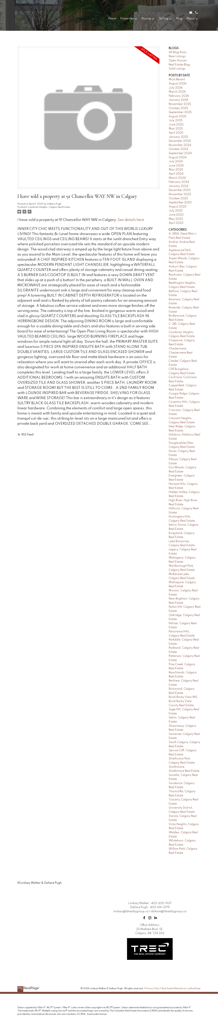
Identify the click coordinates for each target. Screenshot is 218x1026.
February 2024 (179, 182)
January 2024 (178, 186)
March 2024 (177, 178)
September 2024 (180, 153)
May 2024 (176, 169)
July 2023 (176, 210)
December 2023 (180, 190)
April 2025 (176, 132)
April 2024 (176, 173)
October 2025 (178, 108)
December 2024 (180, 141)
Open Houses (178, 60)
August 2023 (177, 206)
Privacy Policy (152, 988)
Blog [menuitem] (179, 18)
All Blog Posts (177, 52)
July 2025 (176, 120)
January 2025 (178, 137)
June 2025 (176, 124)
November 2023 (180, 194)
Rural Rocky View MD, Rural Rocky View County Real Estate (183, 701)
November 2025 (180, 104)
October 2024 (178, 149)
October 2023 (178, 198)
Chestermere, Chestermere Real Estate (180, 352)
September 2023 (180, 202)
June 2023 (176, 214)
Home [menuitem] (112, 18)
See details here (131, 220)
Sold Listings (177, 68)
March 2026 (177, 91)
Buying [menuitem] (146, 18)
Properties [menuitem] (127, 18)
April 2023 (176, 223)
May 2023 (176, 219)
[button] (144, 917)
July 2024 (176, 161)
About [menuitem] (190, 18)
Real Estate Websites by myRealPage (181, 988)
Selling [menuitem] (163, 18)
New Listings (177, 56)
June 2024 (176, 165)
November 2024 (180, 145)
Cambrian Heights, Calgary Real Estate (49, 207)
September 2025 (180, 112)
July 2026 (176, 87)
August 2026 (177, 83)
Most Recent (177, 79)
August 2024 (177, 157)
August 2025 (177, 116)
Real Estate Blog (179, 64)
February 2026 (179, 96)
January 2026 (178, 100)
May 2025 (176, 128)
